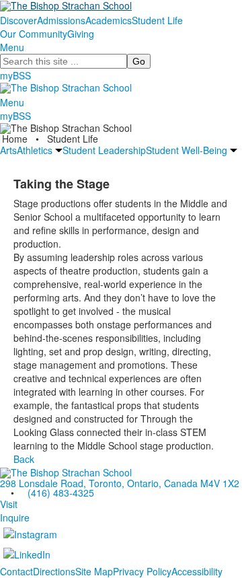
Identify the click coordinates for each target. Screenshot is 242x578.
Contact (16, 571)
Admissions (61, 20)
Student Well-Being (186, 150)
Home (16, 138)
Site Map (94, 571)
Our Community (33, 33)
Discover (18, 20)
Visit (8, 504)
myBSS (15, 75)
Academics (108, 20)
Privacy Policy (142, 571)
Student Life (157, 20)
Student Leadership (104, 150)
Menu (12, 47)
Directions (54, 571)
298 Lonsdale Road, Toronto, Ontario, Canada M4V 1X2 (119, 483)
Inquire (15, 517)
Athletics (34, 150)
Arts (8, 150)
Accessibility (197, 571)
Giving (80, 33)
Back (23, 459)
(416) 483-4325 (61, 492)
